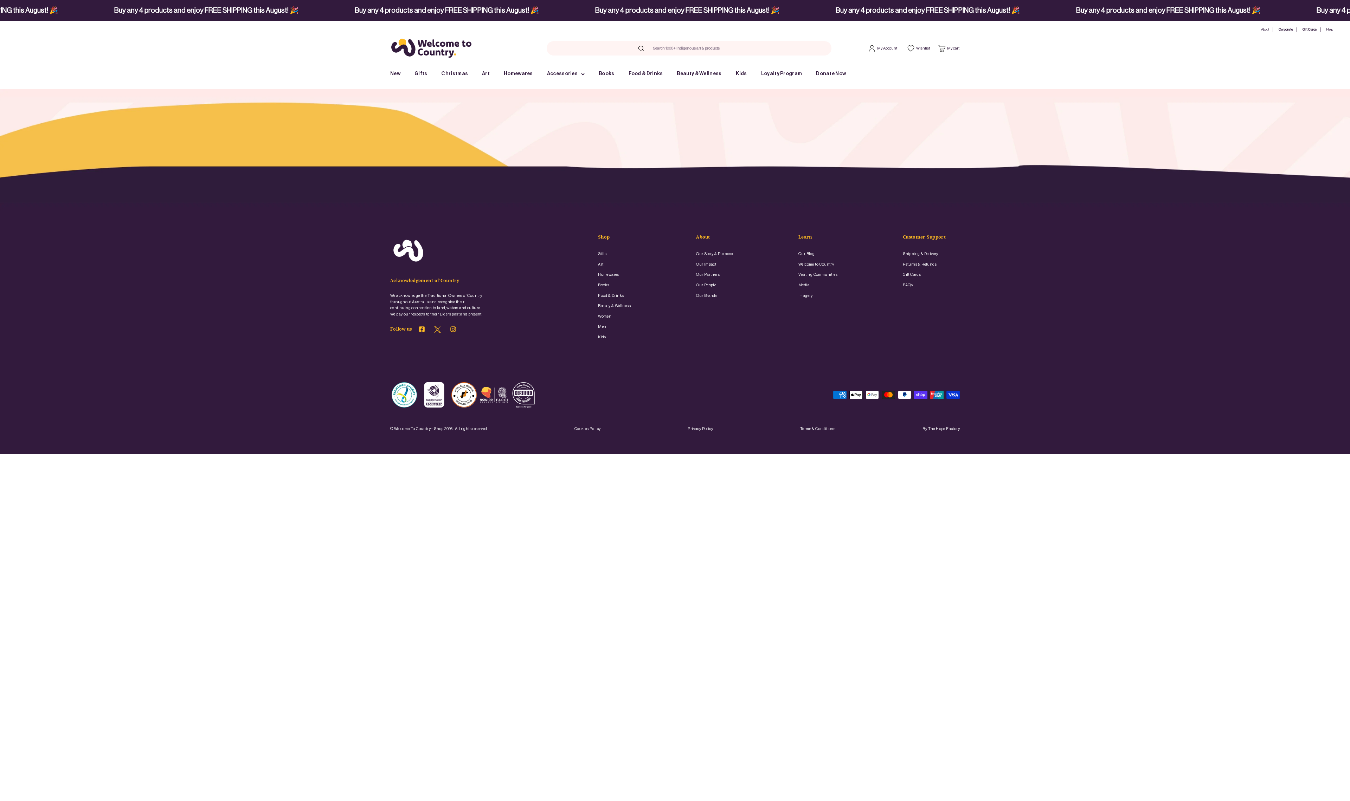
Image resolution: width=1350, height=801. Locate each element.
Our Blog (806, 254)
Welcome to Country (816, 264)
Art (486, 73)
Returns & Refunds (920, 264)
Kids (741, 73)
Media (804, 285)
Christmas (454, 73)
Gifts (421, 73)
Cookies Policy (587, 429)
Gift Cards (1310, 29)
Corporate (1286, 29)
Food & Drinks (646, 73)
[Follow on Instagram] (453, 330)
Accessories (562, 73)
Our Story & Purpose (714, 254)
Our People (706, 285)
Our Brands (706, 296)
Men (602, 326)
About (1265, 29)
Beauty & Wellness (699, 73)
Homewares (518, 73)
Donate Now (831, 73)
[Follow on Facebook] (422, 330)
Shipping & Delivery (920, 254)
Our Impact (706, 264)
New (395, 73)
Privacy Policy (700, 429)
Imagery (805, 296)
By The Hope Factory (941, 429)
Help (1329, 29)
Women (604, 316)
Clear (733, 48)
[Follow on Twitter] (437, 331)
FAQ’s (908, 285)
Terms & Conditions (817, 429)
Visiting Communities (817, 274)
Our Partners (708, 274)
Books (607, 73)
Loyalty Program (781, 73)
